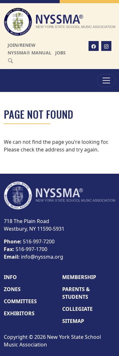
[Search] (10, 60)
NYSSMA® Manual (29, 53)
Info (10, 277)
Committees (20, 301)
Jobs (60, 53)
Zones (12, 289)
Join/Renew (22, 45)
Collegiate (77, 308)
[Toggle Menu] (106, 80)
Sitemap (73, 321)
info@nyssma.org (42, 256)
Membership (79, 277)
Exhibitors (19, 313)
